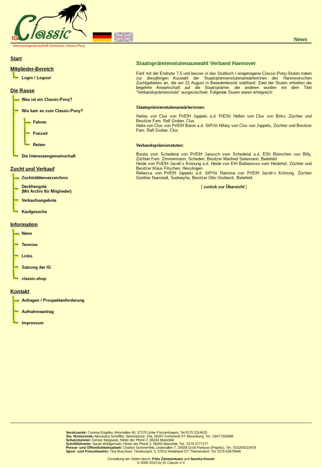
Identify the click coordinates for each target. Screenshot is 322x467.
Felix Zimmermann (167, 459)
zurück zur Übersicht (224, 186)
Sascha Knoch (202, 459)
